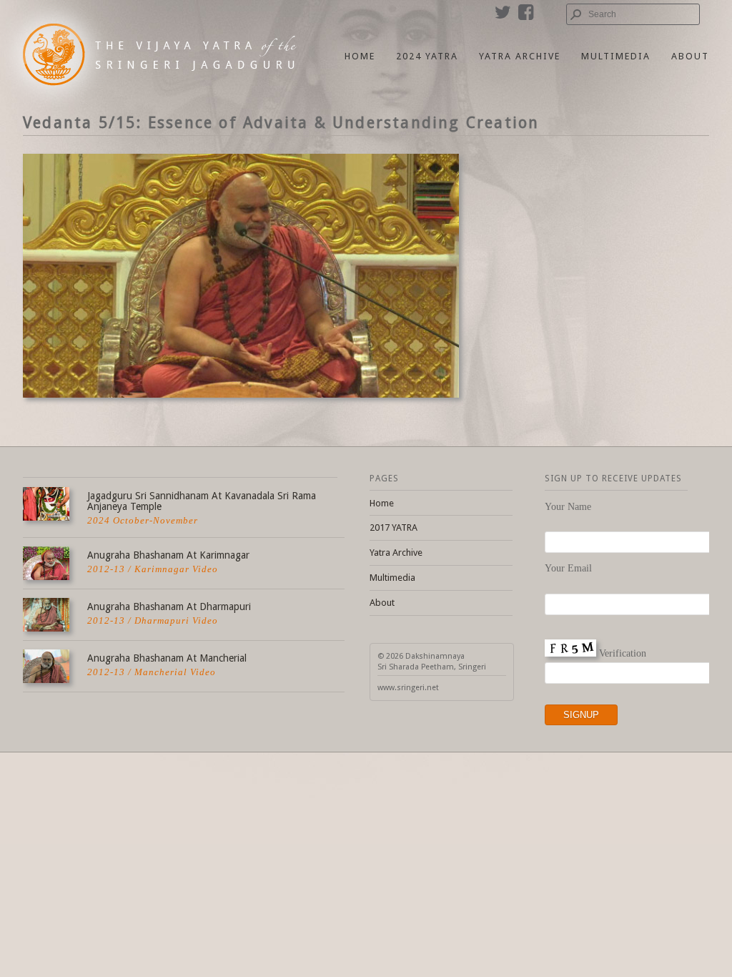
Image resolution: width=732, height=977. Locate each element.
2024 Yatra (427, 56)
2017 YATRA (393, 527)
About (690, 56)
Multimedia (616, 56)
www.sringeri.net (408, 687)
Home (360, 56)
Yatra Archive (519, 56)
